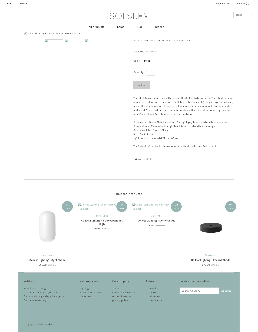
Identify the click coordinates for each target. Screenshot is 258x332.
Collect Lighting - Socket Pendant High (102, 222)
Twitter (153, 292)
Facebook (155, 288)
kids (140, 27)
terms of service (121, 296)
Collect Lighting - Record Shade (210, 260)
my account (222, 3)
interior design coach (124, 292)
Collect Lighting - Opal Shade (47, 260)
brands (159, 27)
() (243, 3)
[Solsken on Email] (148, 304)
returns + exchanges (90, 292)
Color (136, 60)
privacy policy (120, 300)
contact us (84, 296)
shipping (83, 288)
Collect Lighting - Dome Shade (156, 220)
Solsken (48, 324)
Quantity (138, 72)
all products (96, 27)
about (115, 288)
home (120, 27)
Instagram (156, 300)
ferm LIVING (140, 40)
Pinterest (155, 296)
